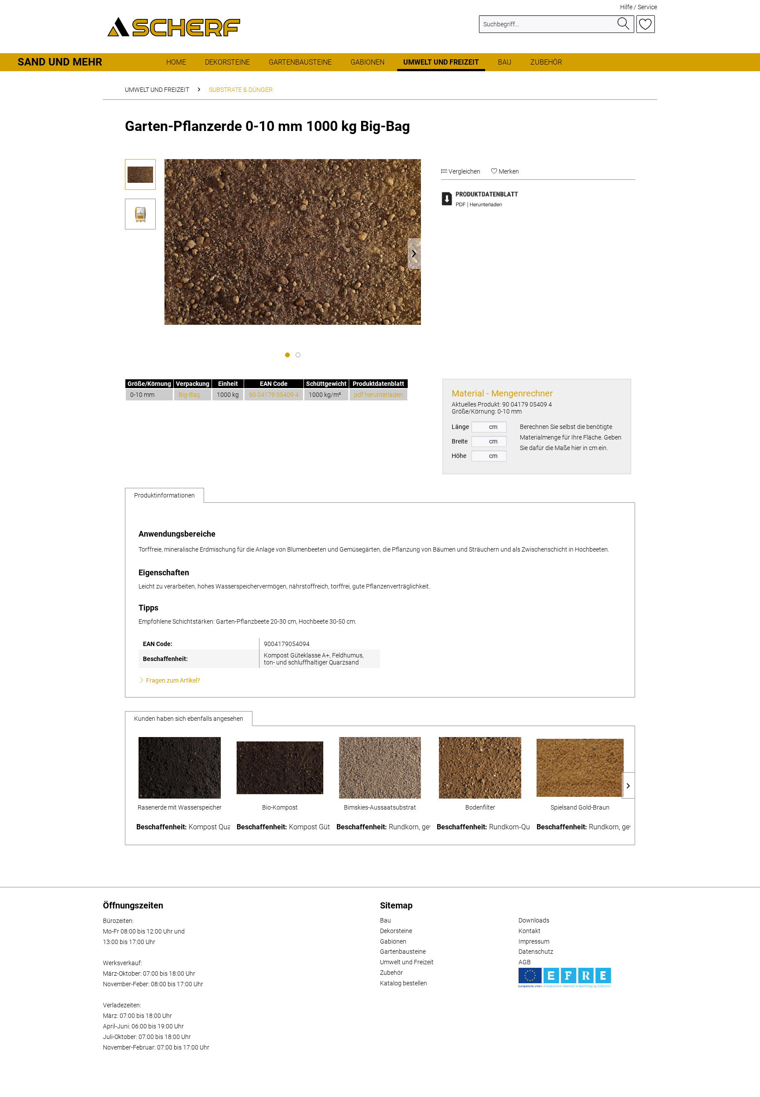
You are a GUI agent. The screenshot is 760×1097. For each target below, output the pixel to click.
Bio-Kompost (280, 807)
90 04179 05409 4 (274, 394)
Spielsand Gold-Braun (580, 807)
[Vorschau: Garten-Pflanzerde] (140, 174)
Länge (460, 426)
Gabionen (393, 941)
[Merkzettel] (645, 24)
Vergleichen (463, 171)
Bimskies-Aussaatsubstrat (380, 807)
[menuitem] (556, 27)
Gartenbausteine (403, 951)
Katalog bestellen (403, 983)
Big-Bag (189, 394)
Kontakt (530, 930)
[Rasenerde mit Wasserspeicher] (179, 768)
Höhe (459, 455)
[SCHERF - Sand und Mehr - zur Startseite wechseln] (173, 26)
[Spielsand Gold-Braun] (580, 768)
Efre (565, 978)
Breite (460, 441)
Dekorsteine (396, 930)
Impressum (534, 941)
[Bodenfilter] (480, 768)
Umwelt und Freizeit (407, 962)
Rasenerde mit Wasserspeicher (180, 807)
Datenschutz (536, 951)
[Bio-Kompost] (280, 768)
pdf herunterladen (378, 394)
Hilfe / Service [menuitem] (638, 7)
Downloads (534, 920)
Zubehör (391, 972)
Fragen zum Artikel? (172, 680)
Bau (385, 920)
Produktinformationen (164, 495)
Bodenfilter (480, 807)
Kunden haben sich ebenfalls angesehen (188, 718)
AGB (525, 962)
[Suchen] (623, 24)
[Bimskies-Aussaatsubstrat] (380, 768)
